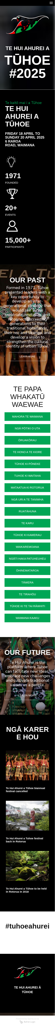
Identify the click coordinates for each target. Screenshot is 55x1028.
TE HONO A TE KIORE (27, 452)
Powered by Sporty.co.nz (27, 1019)
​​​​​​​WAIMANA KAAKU (27, 618)
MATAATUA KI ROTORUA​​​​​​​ (27, 487)
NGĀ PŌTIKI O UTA (27, 428)
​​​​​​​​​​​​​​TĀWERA (27, 582)
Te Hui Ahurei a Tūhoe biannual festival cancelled (25, 790)
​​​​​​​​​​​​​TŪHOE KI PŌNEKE (27, 463)
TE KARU (27, 523)
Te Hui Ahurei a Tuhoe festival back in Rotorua (24, 840)
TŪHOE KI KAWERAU (27, 535)
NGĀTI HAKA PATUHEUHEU (27, 558)
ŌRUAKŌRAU (27, 440)
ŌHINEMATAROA (27, 570)
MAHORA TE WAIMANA (27, 416)
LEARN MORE (27, 356)
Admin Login (29, 1022)
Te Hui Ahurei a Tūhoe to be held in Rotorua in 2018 (26, 890)
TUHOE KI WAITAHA (27, 475)
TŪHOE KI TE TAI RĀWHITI (27, 606)
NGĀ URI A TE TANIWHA (27, 499)
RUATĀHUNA (27, 511)
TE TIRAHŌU (27, 594)
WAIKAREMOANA (27, 546)
